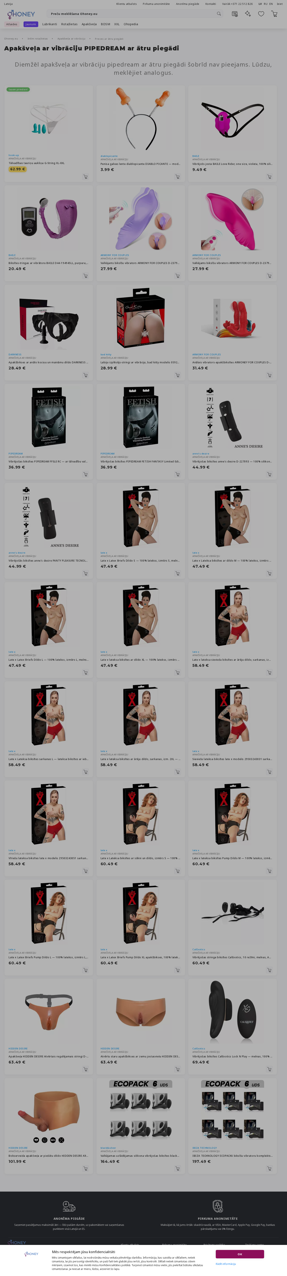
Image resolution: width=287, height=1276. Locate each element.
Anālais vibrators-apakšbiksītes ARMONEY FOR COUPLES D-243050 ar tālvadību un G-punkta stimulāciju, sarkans (232, 362)
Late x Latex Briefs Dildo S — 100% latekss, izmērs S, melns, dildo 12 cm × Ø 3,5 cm (141, 560)
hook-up (14, 155)
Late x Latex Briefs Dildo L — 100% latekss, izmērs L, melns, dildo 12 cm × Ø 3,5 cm (49, 660)
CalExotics (198, 949)
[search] (219, 14)
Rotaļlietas (69, 24)
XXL (117, 24)
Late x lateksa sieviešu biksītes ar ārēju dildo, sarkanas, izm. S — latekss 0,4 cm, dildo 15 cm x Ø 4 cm (232, 660)
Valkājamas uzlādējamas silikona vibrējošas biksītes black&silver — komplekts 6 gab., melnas (141, 1156)
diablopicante (109, 156)
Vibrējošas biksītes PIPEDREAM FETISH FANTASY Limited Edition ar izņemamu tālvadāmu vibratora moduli (141, 461)
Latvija (8, 4)
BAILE (195, 156)
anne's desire (200, 453)
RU (265, 4)
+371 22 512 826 (242, 4)
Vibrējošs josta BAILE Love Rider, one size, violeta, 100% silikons (232, 164)
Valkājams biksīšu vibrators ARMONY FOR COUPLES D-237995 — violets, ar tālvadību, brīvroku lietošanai (141, 263)
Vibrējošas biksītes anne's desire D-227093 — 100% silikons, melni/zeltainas (232, 461)
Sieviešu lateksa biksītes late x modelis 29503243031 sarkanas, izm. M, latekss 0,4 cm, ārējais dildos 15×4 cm (232, 759)
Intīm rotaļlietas (38, 38)
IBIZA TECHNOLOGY (204, 1147)
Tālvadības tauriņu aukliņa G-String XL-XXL (37, 163)
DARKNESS (15, 354)
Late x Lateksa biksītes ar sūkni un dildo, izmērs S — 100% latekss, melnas (141, 858)
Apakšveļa (89, 24)
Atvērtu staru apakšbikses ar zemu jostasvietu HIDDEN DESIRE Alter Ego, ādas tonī (141, 1056)
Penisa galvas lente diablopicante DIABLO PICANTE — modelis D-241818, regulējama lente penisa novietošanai (141, 164)
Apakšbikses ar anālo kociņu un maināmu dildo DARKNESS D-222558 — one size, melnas (49, 362)
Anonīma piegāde (187, 4)
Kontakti (210, 4)
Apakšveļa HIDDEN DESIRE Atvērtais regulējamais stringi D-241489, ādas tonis (49, 1056)
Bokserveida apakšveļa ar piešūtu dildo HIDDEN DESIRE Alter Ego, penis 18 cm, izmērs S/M (49, 1156)
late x (104, 552)
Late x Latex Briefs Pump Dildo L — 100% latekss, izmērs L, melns (49, 957)
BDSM (105, 24)
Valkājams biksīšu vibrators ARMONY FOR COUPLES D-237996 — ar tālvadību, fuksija (232, 263)
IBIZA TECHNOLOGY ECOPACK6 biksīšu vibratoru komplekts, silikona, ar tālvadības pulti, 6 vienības (232, 1156)
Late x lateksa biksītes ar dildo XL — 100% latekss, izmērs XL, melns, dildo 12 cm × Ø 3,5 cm (141, 660)
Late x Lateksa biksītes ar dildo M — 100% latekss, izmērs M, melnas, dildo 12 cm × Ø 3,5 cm (232, 560)
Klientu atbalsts (126, 4)
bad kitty (106, 354)
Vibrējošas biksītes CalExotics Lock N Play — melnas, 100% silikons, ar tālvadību (232, 1056)
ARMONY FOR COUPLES (115, 255)
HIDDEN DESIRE (18, 1048)
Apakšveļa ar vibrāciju (72, 38)
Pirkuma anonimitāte (156, 4)
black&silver (108, 1147)
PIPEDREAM (16, 453)
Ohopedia (131, 24)
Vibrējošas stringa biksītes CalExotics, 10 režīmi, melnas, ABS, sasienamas (232, 957)
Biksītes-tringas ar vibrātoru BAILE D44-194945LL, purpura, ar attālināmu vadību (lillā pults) (49, 263)
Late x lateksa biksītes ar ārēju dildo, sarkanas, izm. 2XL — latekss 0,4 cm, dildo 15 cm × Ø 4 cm (141, 759)
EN (271, 4)
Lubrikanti (49, 24)
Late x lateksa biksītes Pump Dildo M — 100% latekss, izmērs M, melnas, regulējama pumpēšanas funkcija (232, 858)
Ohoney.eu (11, 38)
